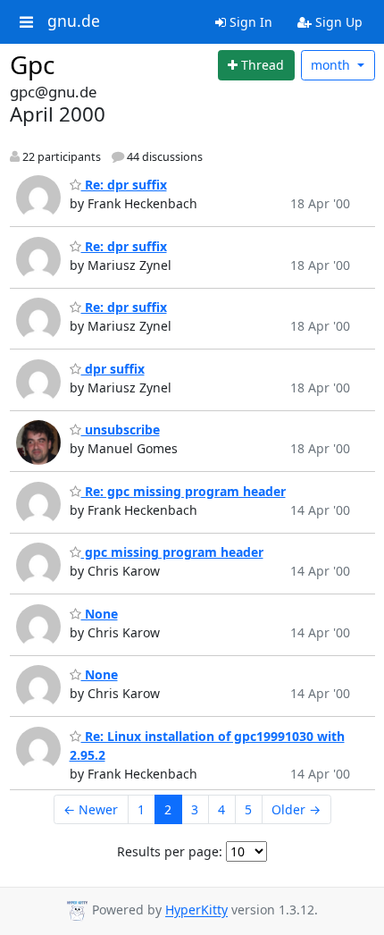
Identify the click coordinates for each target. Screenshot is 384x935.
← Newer (90, 809)
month (332, 64)
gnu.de (73, 21)
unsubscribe (120, 429)
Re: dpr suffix (124, 184)
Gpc (32, 64)
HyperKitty (196, 910)
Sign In (249, 21)
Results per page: (169, 851)
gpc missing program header (172, 551)
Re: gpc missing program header (183, 491)
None (99, 613)
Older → (296, 809)
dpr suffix (113, 368)
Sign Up (337, 21)
